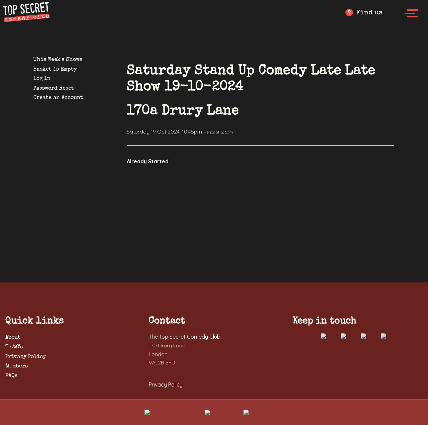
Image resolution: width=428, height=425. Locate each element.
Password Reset (53, 88)
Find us (365, 13)
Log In (41, 79)
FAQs (11, 376)
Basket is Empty (55, 69)
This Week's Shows (57, 60)
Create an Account (58, 98)
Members (16, 366)
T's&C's (14, 347)
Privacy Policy (25, 357)
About (12, 337)
